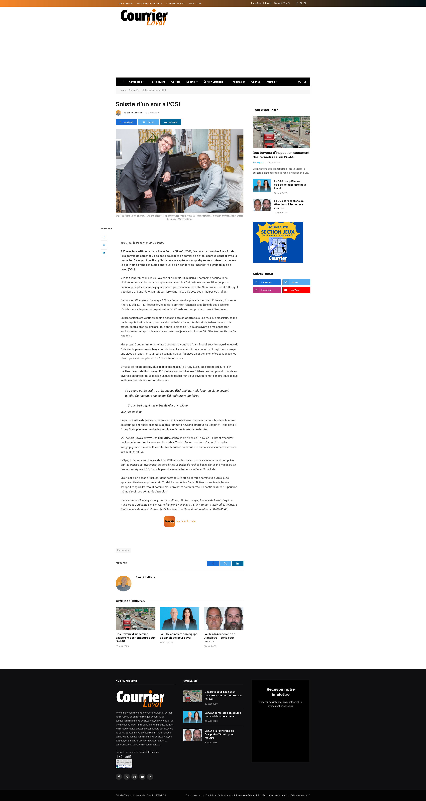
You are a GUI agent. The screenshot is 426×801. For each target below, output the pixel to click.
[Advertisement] (213, 52)
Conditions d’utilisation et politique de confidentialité (232, 795)
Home (123, 90)
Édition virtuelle (213, 81)
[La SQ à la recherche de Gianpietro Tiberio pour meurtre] (223, 618)
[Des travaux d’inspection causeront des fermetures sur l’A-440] (135, 618)
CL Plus (256, 81)
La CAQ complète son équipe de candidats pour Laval (178, 635)
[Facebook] (104, 237)
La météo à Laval (261, 3)
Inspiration (239, 81)
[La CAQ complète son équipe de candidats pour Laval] (180, 618)
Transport (258, 162)
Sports (190, 81)
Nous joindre (125, 3)
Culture (176, 81)
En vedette (123, 550)
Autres (270, 81)
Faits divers (158, 81)
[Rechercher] (304, 82)
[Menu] (121, 82)
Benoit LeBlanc (134, 113)
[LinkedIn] (104, 252)
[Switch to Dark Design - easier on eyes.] (300, 81)
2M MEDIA (161, 795)
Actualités (135, 81)
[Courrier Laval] (144, 17)
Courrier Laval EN (175, 3)
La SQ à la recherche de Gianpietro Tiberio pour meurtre (219, 637)
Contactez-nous (194, 795)
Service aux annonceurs (149, 3)
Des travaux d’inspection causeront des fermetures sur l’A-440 (135, 637)
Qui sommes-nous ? (300, 795)
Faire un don (195, 3)
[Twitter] (104, 245)
